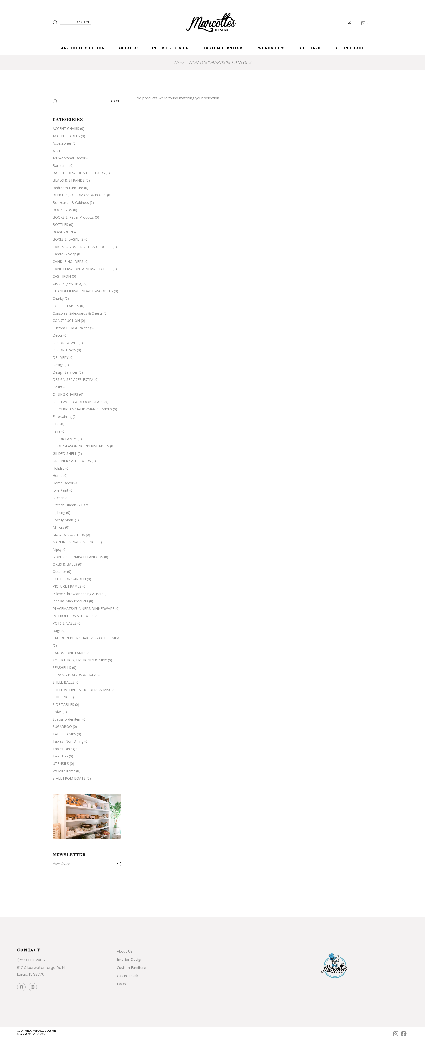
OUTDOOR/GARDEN (69, 579)
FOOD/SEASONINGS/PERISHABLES (81, 446)
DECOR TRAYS (64, 350)
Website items (64, 771)
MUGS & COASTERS (69, 534)
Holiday (58, 468)
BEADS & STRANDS (69, 180)
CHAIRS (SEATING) (67, 283)
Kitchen (58, 497)
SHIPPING (61, 697)
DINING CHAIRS (65, 394)
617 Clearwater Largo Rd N (41, 967)
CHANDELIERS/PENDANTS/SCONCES (83, 291)
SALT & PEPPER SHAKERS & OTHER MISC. (87, 638)
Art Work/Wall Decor (69, 158)
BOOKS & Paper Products (73, 217)
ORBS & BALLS (65, 564)
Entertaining (62, 416)
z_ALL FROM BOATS (69, 778)
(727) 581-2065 (31, 959)
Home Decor (63, 483)
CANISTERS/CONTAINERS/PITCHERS (82, 269)
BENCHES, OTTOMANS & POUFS (79, 195)
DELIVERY (60, 357)
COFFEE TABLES (66, 305)
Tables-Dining (64, 748)
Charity (58, 298)
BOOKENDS (62, 209)
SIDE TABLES (63, 704)
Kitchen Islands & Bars (71, 505)
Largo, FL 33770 (30, 974)
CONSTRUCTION (66, 320)
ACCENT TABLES (66, 136)
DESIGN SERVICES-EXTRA (73, 379)
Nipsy (57, 549)
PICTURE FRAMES (67, 586)
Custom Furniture (131, 967)
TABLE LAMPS (64, 734)
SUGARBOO (62, 726)
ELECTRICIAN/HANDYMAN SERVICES (82, 409)
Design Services (65, 372)
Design (58, 364)
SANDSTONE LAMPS (69, 652)
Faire (57, 431)
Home (57, 475)
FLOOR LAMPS (65, 438)
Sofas (57, 711)
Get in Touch (127, 975)
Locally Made (63, 520)
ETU (56, 424)
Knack (40, 1034)
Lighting (59, 512)
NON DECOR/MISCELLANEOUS (78, 556)
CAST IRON (62, 276)
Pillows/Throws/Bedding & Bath (78, 593)
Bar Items (60, 165)
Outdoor (59, 571)
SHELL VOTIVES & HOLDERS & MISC (82, 689)
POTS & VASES (64, 623)
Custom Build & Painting (72, 328)
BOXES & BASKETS (68, 239)
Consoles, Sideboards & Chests (78, 313)
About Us (125, 951)
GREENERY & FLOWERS (72, 460)
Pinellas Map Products (70, 601)
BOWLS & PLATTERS (70, 232)
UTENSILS (61, 763)
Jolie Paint (60, 490)
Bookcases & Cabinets (71, 202)
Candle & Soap (64, 254)
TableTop (60, 756)
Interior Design (129, 959)
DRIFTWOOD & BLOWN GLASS (78, 401)
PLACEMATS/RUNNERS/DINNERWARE (83, 608)
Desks (57, 387)
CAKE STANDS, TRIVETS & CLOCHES (82, 246)
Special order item (67, 719)
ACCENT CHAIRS (66, 128)
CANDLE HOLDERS (68, 261)
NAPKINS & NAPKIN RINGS (75, 542)
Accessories (62, 143)
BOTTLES (60, 224)
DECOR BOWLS (65, 342)
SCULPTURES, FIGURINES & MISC (80, 660)
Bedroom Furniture (68, 187)
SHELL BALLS (64, 682)
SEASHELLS (62, 667)
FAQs (121, 983)
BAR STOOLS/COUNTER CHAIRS (79, 173)
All (54, 150)
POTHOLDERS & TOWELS (73, 616)
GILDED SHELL (65, 453)
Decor (57, 335)
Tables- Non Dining (68, 741)
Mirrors (58, 527)
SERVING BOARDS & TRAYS (75, 675)
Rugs (57, 630)
